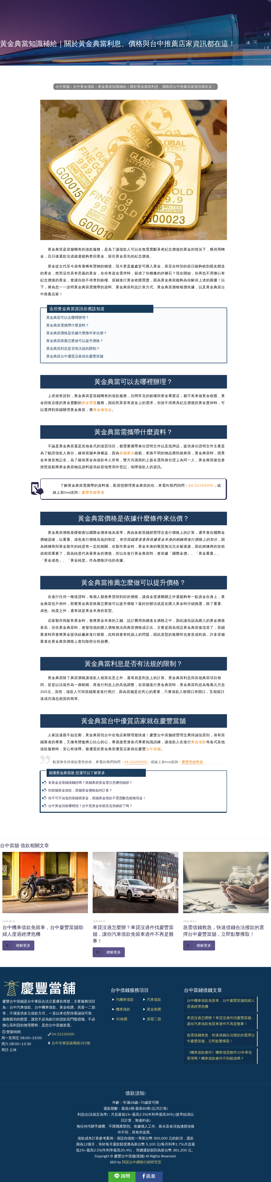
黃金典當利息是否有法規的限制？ (73, 348)
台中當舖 (153, 749)
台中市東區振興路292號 (71, 1043)
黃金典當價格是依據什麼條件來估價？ (76, 333)
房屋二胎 (154, 1019)
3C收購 (121, 1019)
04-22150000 (200, 485)
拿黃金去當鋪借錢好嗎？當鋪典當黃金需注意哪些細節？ (90, 783)
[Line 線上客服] (122, 1177)
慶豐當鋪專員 (93, 492)
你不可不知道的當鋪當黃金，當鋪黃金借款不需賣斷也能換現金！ (97, 798)
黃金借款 (198, 742)
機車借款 (123, 1009)
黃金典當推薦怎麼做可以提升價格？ (74, 341)
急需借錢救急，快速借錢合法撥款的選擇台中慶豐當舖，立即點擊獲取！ (221, 1038)
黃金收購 (154, 1009)
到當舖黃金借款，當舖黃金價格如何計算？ (80, 790)
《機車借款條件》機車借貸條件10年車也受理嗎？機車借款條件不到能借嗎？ (219, 1055)
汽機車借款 (125, 999)
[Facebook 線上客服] (149, 1177)
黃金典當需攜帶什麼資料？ (67, 325)
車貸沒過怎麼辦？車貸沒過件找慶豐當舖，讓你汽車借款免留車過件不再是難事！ (133, 934)
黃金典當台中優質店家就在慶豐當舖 (74, 356)
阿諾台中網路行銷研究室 (141, 1162)
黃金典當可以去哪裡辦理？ (67, 317)
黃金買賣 (89, 403)
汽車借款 (154, 999)
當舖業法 (127, 453)
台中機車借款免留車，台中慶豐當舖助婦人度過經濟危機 (221, 1003)
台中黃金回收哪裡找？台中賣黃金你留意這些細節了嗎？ (90, 806)
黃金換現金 (102, 410)
